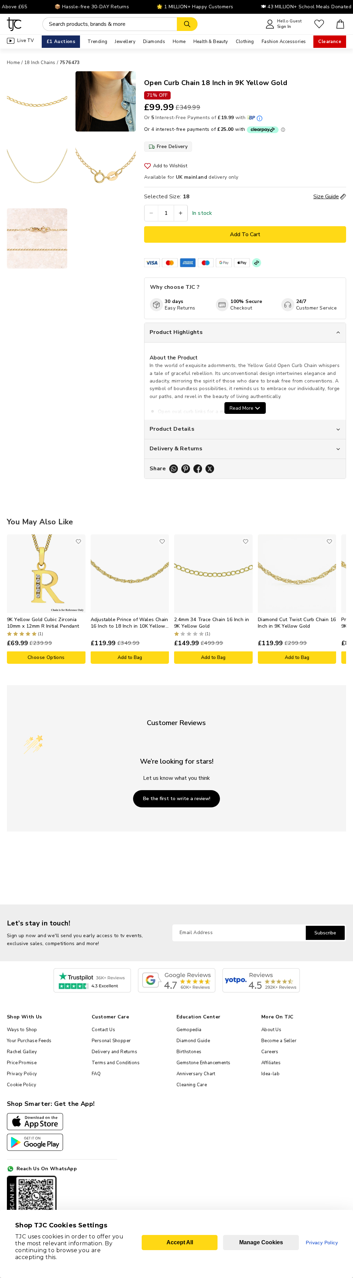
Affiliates (271, 1063)
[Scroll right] (341, 599)
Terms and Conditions (116, 1063)
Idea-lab (270, 1074)
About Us (271, 1030)
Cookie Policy (21, 1085)
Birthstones (188, 1052)
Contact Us (103, 1030)
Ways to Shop (22, 1030)
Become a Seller (278, 1041)
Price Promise (22, 1063)
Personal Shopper (111, 1041)
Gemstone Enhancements (203, 1063)
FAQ (96, 1074)
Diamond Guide (193, 1041)
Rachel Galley (22, 1052)
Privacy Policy (22, 1074)
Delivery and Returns (114, 1052)
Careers (270, 1052)
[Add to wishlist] (78, 541)
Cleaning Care (191, 1085)
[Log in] (319, 24)
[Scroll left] (12, 599)
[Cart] (340, 24)
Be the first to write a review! (176, 798)
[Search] (187, 24)
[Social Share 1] (173, 468)
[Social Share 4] (209, 468)
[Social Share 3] (197, 468)
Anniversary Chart (195, 1074)
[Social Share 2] (185, 468)
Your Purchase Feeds (29, 1041)
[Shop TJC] (14, 24)
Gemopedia (189, 1030)
